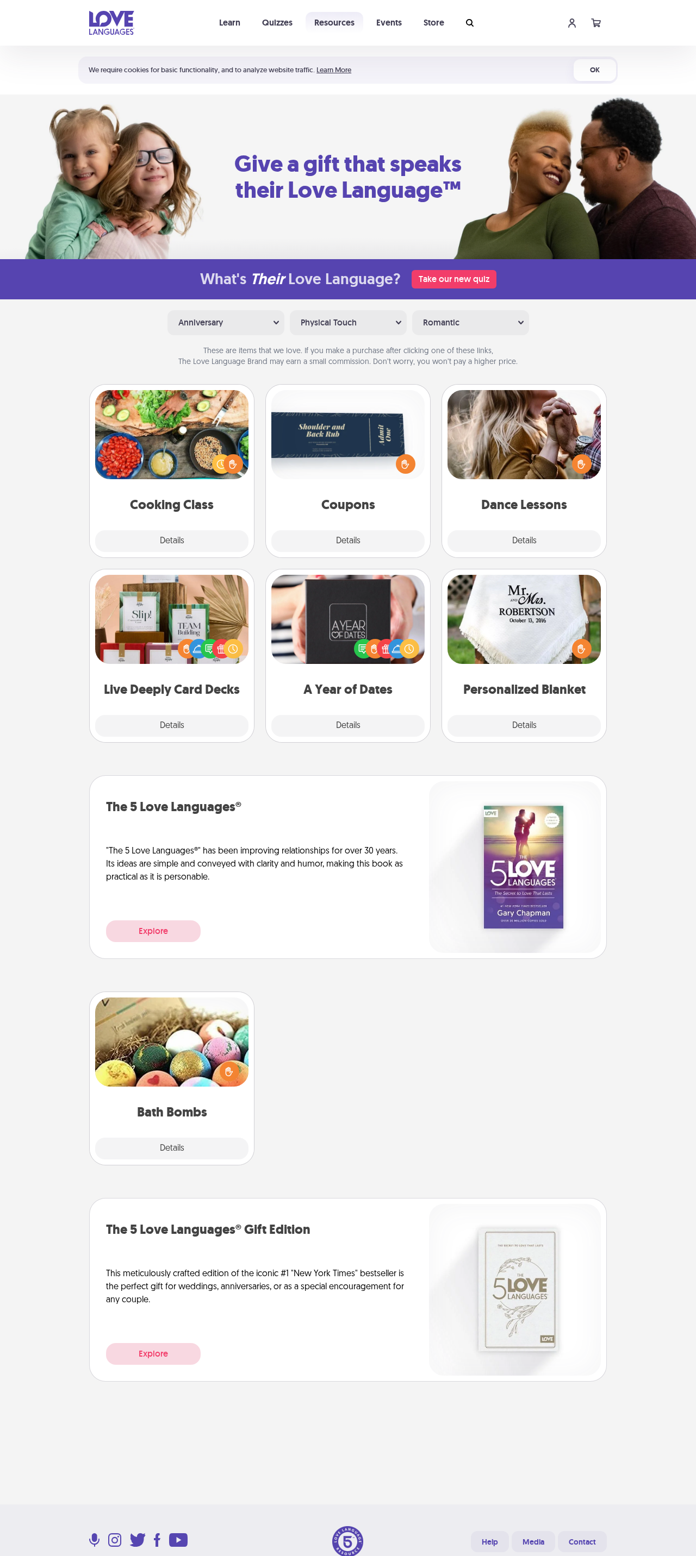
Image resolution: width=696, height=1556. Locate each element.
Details (172, 541)
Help (490, 1542)
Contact (582, 1542)
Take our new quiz (454, 279)
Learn (229, 22)
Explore (153, 931)
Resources (334, 22)
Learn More (333, 69)
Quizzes (277, 22)
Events (389, 22)
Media (533, 1542)
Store (434, 22)
